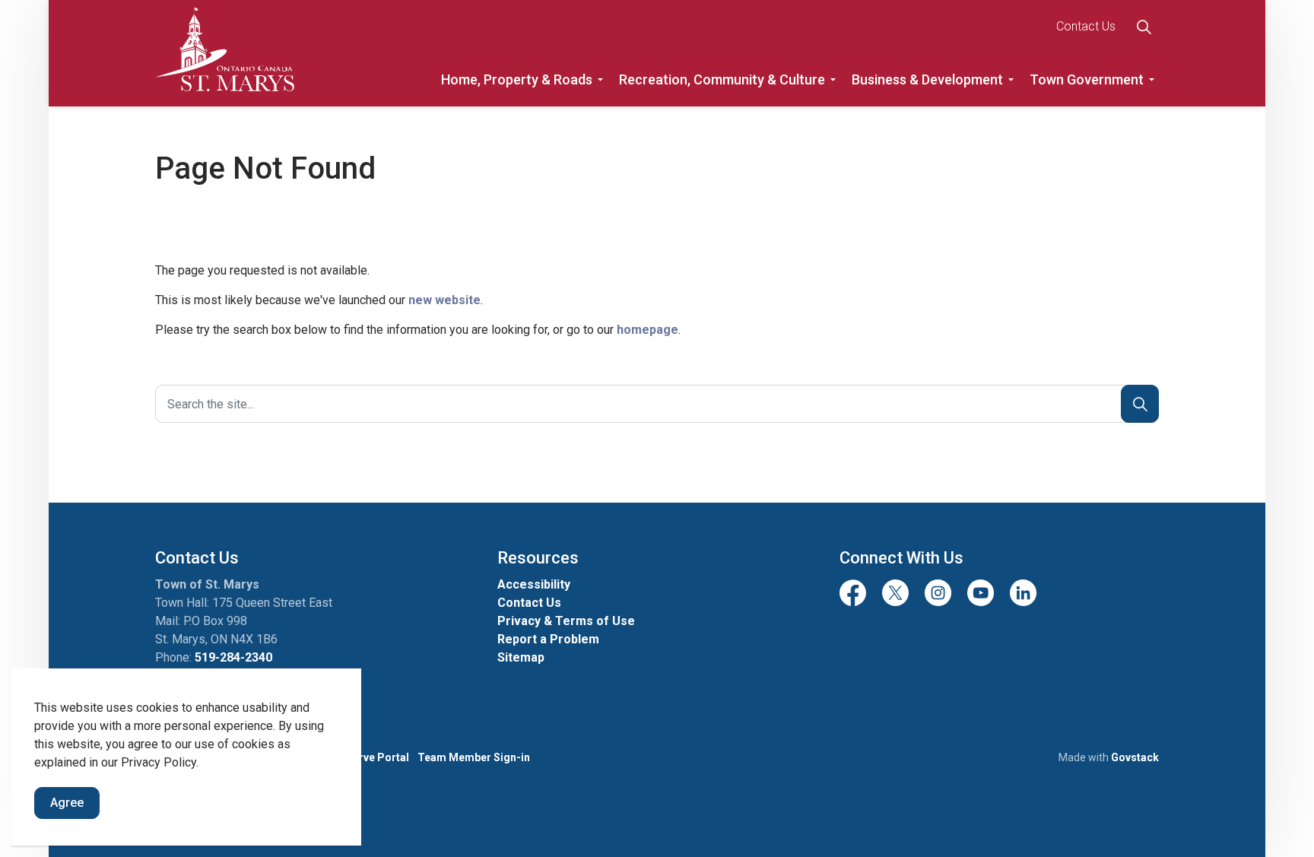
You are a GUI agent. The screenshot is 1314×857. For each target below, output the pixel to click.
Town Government (1087, 79)
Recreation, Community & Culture (722, 79)
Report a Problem (548, 639)
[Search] (1140, 404)
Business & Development (927, 79)
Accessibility (533, 584)
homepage (647, 329)
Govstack (1135, 757)
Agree (67, 802)
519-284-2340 (233, 657)
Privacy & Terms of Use (566, 621)
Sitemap (520, 657)
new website (444, 300)
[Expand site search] (1143, 26)
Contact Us (1086, 26)
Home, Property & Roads (516, 79)
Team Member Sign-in (473, 757)
